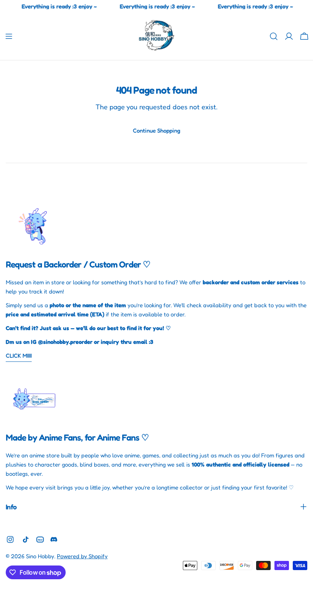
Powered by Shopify (82, 556)
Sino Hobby (40, 556)
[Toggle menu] (8, 36)
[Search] (273, 36)
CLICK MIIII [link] (19, 355)
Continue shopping (156, 130)
